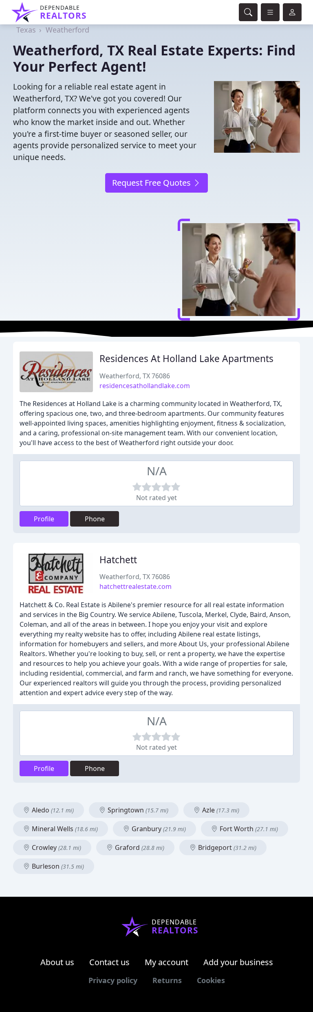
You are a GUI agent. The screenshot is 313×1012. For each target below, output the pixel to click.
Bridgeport (226, 847)
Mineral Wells (64, 828)
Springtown (137, 810)
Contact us (109, 962)
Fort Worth (248, 828)
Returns (167, 980)
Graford (138, 847)
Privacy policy (112, 980)
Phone (95, 518)
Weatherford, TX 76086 (134, 375)
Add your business (238, 962)
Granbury (158, 828)
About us (57, 962)
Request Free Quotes (152, 182)
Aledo (52, 810)
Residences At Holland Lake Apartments (186, 358)
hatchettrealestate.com (135, 586)
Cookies (211, 980)
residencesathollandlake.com (144, 385)
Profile (44, 518)
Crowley (55, 847)
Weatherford (67, 30)
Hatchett (118, 559)
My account (166, 962)
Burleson (57, 866)
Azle (220, 810)
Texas (26, 30)
